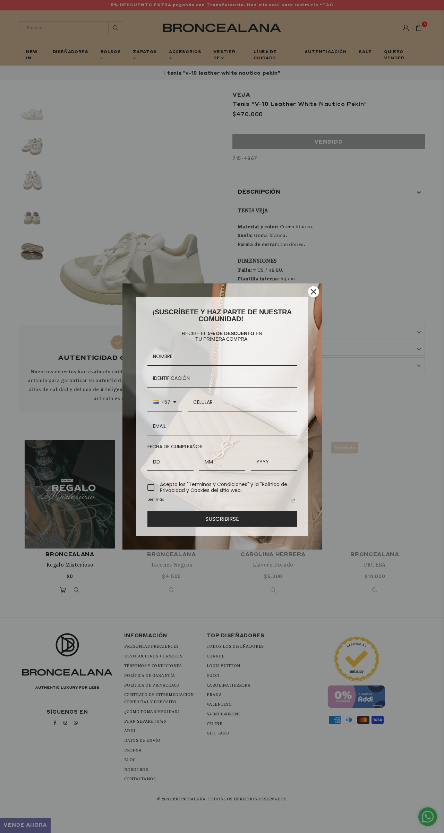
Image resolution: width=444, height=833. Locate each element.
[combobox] (164, 402)
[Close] (313, 291)
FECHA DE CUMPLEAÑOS (175, 446)
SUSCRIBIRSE (222, 519)
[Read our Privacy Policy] (293, 500)
